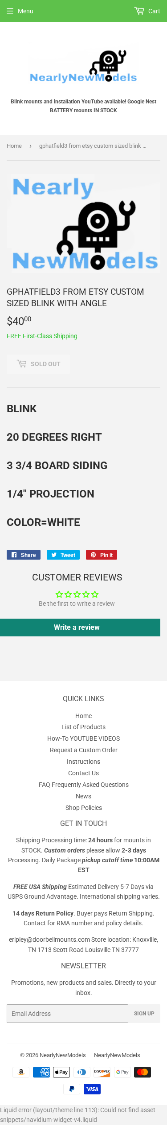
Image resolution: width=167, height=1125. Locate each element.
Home (14, 145)
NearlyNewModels (63, 1055)
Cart (153, 11)
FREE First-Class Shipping (42, 335)
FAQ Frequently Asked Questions (84, 784)
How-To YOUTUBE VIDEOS (83, 738)
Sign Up (144, 1014)
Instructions (83, 761)
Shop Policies (83, 807)
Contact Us (83, 773)
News (83, 796)
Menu (25, 11)
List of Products (83, 726)
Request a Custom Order (84, 750)
